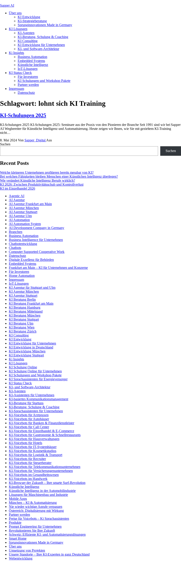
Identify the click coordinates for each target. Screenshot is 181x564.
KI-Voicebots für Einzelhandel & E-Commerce (41, 431)
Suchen (5, 144)
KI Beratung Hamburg (24, 307)
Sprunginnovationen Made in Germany (45, 25)
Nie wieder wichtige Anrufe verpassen (35, 506)
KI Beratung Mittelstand (26, 311)
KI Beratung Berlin (22, 299)
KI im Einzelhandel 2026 (17, 188)
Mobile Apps (18, 498)
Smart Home (17, 538)
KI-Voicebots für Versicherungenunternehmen (41, 471)
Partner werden (28, 85)
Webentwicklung (20, 558)
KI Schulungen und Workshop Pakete (44, 81)
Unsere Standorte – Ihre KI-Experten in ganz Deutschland (49, 554)
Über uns (15, 13)
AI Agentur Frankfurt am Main (30, 204)
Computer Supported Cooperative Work (36, 252)
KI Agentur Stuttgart (23, 295)
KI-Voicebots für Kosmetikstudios (32, 451)
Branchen (15, 232)
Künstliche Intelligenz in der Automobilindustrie (42, 491)
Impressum (16, 88)
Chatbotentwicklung (23, 244)
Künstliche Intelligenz (33, 65)
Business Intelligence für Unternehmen (36, 240)
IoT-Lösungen (28, 69)
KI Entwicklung (29, 17)
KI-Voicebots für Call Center (29, 427)
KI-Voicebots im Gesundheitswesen (34, 475)
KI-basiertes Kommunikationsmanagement (38, 399)
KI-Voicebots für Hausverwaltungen (34, 439)
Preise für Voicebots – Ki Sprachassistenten (39, 518)
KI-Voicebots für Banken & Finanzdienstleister (41, 423)
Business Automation (32, 57)
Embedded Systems (31, 61)
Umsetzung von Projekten (27, 550)
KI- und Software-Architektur (38, 49)
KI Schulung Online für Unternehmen (35, 371)
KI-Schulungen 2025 (23, 115)
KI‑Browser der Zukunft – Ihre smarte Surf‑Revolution (47, 483)
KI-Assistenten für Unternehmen (31, 395)
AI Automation (19, 220)
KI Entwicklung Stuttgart (26, 355)
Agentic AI (16, 196)
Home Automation (22, 275)
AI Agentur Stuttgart (23, 212)
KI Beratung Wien (21, 327)
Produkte (15, 522)
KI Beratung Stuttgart (24, 319)
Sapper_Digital (35, 140)
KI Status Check (20, 73)
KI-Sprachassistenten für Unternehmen (36, 411)
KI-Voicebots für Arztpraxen (29, 415)
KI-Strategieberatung (32, 21)
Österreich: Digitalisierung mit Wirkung (36, 510)
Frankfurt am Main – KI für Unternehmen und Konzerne (48, 267)
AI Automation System (25, 224)
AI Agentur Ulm (20, 216)
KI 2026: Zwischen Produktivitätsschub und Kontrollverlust (41, 184)
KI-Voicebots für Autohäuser (29, 419)
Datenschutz (26, 92)
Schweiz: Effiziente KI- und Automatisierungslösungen (47, 534)
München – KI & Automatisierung (33, 502)
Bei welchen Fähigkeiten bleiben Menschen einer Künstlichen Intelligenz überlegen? (59, 176)
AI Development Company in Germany (36, 228)
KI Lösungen (18, 29)
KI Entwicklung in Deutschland (31, 347)
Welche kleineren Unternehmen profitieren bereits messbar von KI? (47, 172)
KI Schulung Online (23, 367)
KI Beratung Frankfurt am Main (31, 303)
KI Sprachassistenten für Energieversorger (38, 379)
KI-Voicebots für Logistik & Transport (35, 455)
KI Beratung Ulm (21, 323)
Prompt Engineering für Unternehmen (35, 526)
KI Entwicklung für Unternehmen (41, 45)
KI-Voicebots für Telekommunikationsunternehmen (44, 467)
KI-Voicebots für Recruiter (27, 459)
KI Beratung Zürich (22, 331)
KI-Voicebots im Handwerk (28, 479)
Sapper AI (7, 5)
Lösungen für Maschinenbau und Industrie (38, 495)
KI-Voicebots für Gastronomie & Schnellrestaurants (45, 435)
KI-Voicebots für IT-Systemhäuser (33, 447)
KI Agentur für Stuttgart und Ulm (32, 287)
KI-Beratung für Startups (26, 403)
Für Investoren (28, 77)
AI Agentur (17, 200)
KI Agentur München (24, 291)
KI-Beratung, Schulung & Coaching (43, 37)
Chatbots (15, 248)
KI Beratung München (24, 315)
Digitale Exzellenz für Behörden (31, 260)
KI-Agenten (26, 33)
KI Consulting (28, 41)
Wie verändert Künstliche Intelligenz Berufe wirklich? (37, 180)
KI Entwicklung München (27, 351)
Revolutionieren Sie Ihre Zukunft (32, 530)
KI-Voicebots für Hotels (25, 443)
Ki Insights (16, 53)
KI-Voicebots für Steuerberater (30, 463)
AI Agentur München (24, 208)
